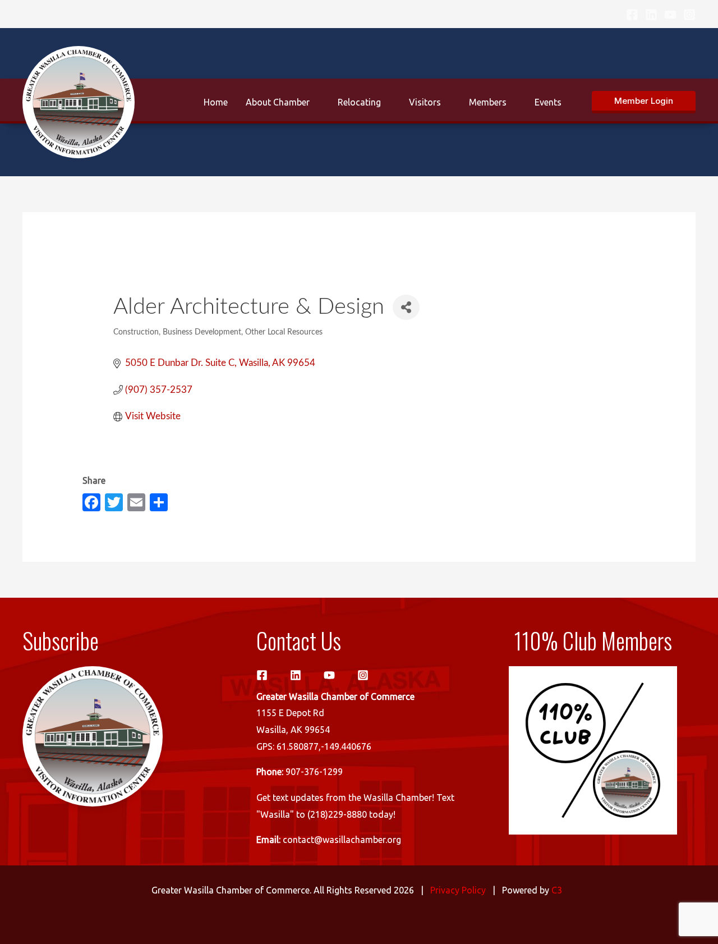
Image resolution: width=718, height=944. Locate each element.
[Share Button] (406, 307)
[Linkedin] (651, 14)
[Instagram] (689, 14)
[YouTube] (670, 14)
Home (216, 102)
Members (488, 102)
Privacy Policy (458, 890)
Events (548, 102)
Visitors (425, 102)
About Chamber (278, 102)
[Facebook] (632, 14)
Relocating (359, 102)
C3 (556, 890)
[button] (644, 102)
